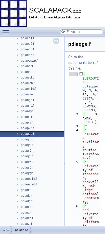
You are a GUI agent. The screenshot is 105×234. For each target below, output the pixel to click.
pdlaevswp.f (29, 60)
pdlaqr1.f (27, 145)
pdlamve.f (27, 94)
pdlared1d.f (29, 179)
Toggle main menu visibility (6, 32)
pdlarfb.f (26, 195)
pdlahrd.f (27, 72)
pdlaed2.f (27, 44)
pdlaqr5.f (27, 167)
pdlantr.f (26, 117)
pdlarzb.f (27, 218)
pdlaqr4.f (27, 162)
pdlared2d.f (29, 184)
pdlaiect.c (27, 77)
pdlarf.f (25, 190)
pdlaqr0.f (27, 139)
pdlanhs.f (27, 105)
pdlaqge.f (27, 134)
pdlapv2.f (27, 128)
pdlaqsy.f (27, 173)
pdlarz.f (26, 212)
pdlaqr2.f (27, 150)
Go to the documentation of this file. (83, 62)
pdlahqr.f (27, 66)
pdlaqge (90, 86)
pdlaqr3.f (27, 156)
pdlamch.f (27, 83)
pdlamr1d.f (28, 89)
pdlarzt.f (26, 224)
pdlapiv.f (26, 122)
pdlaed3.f (27, 49)
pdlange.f (27, 100)
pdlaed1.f (27, 38)
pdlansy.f (27, 111)
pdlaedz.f (27, 55)
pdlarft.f (26, 207)
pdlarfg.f (26, 201)
